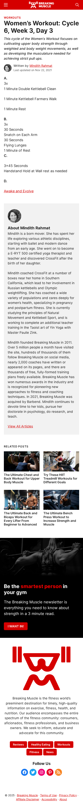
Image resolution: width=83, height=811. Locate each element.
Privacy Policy (68, 795)
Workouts (12, 17)
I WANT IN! (16, 626)
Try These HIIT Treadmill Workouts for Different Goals (60, 478)
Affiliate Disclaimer (27, 799)
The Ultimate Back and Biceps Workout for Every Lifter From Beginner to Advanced (20, 518)
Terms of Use (48, 795)
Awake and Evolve (19, 191)
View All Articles (20, 426)
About (63, 799)
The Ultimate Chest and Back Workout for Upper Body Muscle (22, 478)
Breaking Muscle (27, 795)
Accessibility (49, 799)
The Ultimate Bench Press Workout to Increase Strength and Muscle (59, 518)
